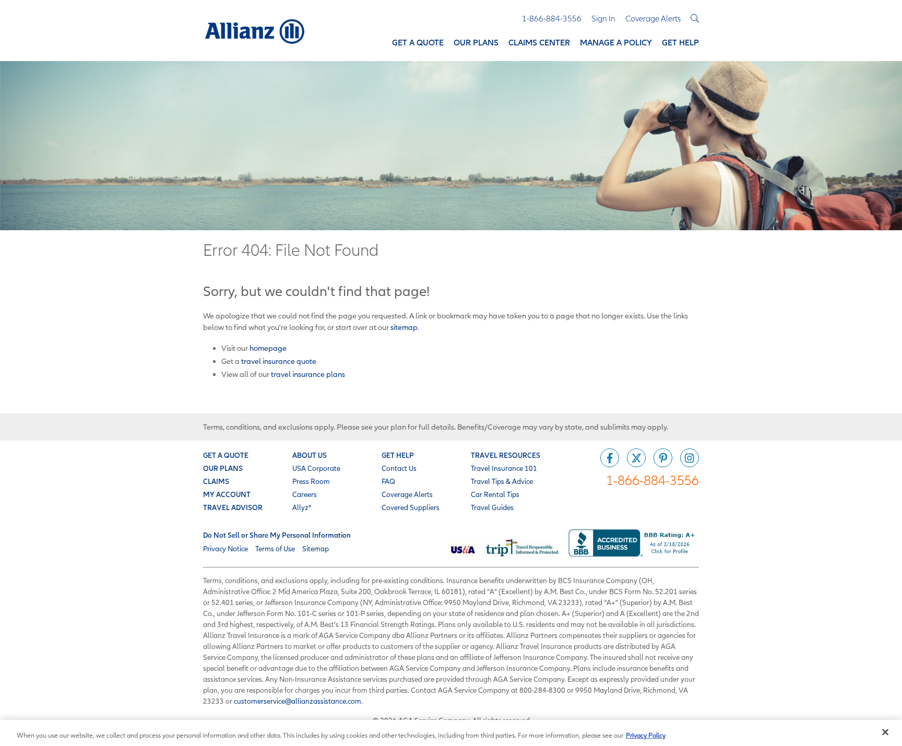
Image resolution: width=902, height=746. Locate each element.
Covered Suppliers (411, 507)
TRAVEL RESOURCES (505, 455)
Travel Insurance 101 (504, 468)
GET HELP (398, 455)
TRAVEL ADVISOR (233, 507)
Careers (304, 494)
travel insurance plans (308, 374)
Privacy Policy (646, 735)
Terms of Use (275, 548)
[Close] (885, 732)
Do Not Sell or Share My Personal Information (277, 535)
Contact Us (399, 468)
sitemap (404, 327)
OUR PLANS (223, 468)
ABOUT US (309, 455)
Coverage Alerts (407, 494)
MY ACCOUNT (227, 494)
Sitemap (315, 548)
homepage (268, 348)
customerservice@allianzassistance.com (297, 701)
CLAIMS (216, 481)
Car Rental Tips (495, 494)
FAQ (388, 481)
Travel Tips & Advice (502, 481)
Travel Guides (492, 507)
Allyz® (301, 507)
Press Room (311, 481)
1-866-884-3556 (652, 480)
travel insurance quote (278, 361)
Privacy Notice (225, 548)
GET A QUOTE (225, 455)
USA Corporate (316, 468)
